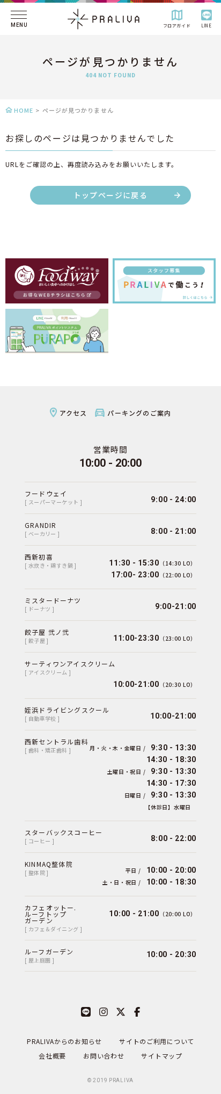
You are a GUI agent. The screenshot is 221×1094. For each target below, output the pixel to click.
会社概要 (52, 1055)
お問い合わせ (103, 1055)
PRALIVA (121, 1080)
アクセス (73, 412)
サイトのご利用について (156, 1041)
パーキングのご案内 (139, 412)
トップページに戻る (110, 195)
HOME (23, 110)
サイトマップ (161, 1055)
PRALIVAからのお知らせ (64, 1041)
